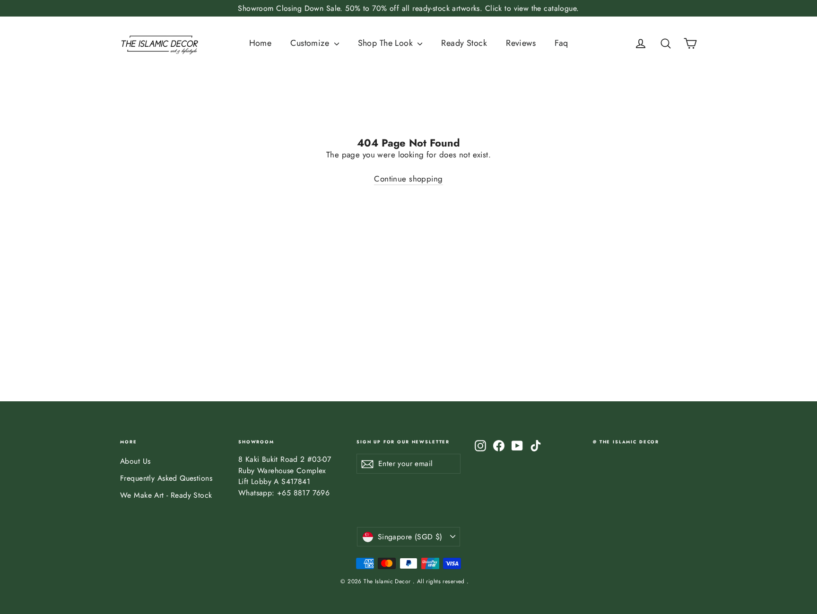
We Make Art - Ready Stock (166, 495)
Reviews (521, 43)
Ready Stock (464, 43)
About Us (135, 461)
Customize (310, 43)
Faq (561, 43)
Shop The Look (387, 43)
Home (260, 43)
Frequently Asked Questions (166, 478)
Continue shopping (408, 178)
